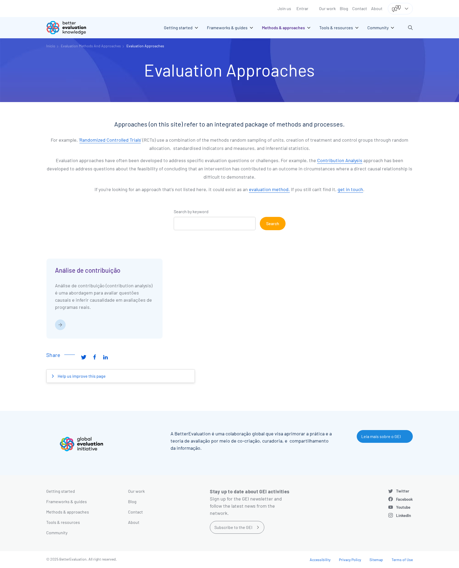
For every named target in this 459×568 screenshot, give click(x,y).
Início (50, 46)
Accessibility (320, 559)
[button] (410, 27)
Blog (344, 8)
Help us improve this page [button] (81, 375)
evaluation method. (269, 189)
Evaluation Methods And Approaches (91, 46)
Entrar (302, 8)
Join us (284, 8)
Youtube (403, 507)
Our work (327, 8)
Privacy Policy (350, 559)
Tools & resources (63, 522)
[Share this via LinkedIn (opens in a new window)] (105, 357)
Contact (359, 8)
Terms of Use (402, 559)
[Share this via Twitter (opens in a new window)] (83, 357)
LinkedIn (403, 515)
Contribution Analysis (339, 160)
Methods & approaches (67, 511)
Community (56, 532)
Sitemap (376, 559)
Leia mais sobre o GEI (381, 436)
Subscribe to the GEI (233, 527)
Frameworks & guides (66, 501)
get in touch (350, 189)
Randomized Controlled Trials (110, 140)
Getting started (60, 491)
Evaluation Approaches (145, 46)
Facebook (404, 499)
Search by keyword (191, 211)
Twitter (402, 491)
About (376, 8)
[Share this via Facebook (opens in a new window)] (94, 357)
